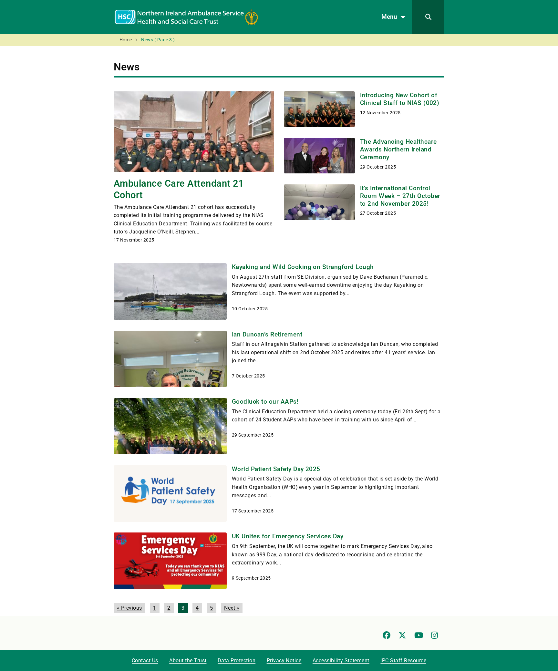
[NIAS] (186, 17)
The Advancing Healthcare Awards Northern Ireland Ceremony (398, 149)
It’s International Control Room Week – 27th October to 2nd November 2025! (400, 195)
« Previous (129, 608)
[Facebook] (386, 635)
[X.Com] (402, 635)
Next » (231, 608)
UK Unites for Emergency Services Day (287, 536)
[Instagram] (434, 635)
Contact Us (145, 660)
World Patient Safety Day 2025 (276, 469)
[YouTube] (419, 635)
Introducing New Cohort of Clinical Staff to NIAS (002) (399, 99)
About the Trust (187, 660)
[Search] (428, 17)
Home (125, 40)
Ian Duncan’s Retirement (267, 334)
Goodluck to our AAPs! (265, 401)
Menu (389, 16)
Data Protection (236, 660)
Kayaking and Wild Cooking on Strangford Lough (303, 267)
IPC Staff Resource (403, 660)
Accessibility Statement (341, 660)
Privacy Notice (284, 660)
